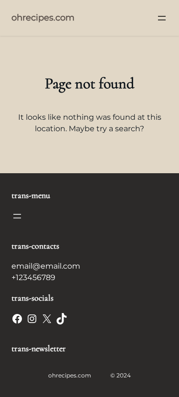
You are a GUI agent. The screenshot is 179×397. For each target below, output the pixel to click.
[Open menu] (162, 18)
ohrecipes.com (42, 17)
